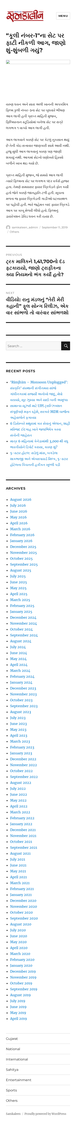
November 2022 (23, 765)
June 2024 (18, 653)
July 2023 (18, 718)
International (17, 1059)
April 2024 (18, 665)
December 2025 (23, 547)
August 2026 (20, 499)
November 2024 (23, 623)
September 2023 (24, 706)
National (13, 1049)
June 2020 (18, 936)
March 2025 (20, 600)
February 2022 (22, 818)
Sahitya (12, 1070)
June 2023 (18, 724)
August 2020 (20, 924)
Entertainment (18, 1080)
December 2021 (23, 830)
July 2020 (18, 930)
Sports (11, 1090)
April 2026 (19, 523)
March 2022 (20, 812)
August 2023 (20, 712)
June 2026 (18, 511)
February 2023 (22, 747)
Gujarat (12, 1039)
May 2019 (18, 1013)
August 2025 (20, 570)
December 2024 (23, 617)
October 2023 (21, 700)
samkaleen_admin (25, 227)
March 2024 (20, 670)
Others (14, 231)
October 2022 (21, 771)
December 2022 (23, 759)
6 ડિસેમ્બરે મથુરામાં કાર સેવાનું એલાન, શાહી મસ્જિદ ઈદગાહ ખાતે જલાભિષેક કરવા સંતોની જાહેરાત (40, 429)
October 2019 (21, 983)
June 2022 (18, 794)
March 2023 (20, 741)
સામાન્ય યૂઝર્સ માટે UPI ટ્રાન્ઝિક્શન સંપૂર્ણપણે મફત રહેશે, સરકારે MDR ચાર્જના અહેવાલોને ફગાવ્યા (39, 412)
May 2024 (18, 659)
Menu (63, 15)
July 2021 (17, 859)
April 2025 (18, 594)
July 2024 (18, 647)
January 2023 (21, 753)
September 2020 (24, 918)
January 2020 (21, 965)
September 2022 (24, 777)
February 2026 (22, 535)
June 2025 (18, 582)
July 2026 (18, 505)
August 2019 (20, 995)
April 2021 (18, 877)
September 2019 (23, 989)
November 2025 (23, 552)
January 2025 (21, 611)
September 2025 (24, 564)
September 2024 (24, 635)
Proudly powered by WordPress (45, 1114)
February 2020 (22, 959)
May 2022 (18, 800)
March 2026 (20, 529)
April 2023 (18, 735)
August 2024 (20, 641)
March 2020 (20, 954)
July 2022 (18, 788)
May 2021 (18, 871)
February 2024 (22, 676)
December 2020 (23, 900)
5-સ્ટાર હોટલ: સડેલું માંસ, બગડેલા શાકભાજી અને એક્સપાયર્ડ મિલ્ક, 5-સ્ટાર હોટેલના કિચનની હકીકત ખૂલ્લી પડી (39, 459)
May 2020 (18, 942)
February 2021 (22, 889)
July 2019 (17, 1001)
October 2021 (21, 841)
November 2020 (23, 906)
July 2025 (18, 576)
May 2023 (18, 729)
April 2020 (18, 948)
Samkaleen (13, 1114)
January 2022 (21, 824)
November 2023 (23, 694)
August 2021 (20, 853)
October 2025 (21, 558)
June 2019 (18, 1007)
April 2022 (18, 806)
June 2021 (18, 865)
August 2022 (20, 783)
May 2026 (18, 517)
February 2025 (22, 606)
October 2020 (21, 912)
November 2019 (23, 977)
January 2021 (21, 895)
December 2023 (23, 688)
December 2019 (23, 971)
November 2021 (23, 836)
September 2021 (23, 847)
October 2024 (21, 629)
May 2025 (18, 588)
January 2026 (21, 541)
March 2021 (20, 883)
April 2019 (18, 1018)
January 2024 (21, 682)
